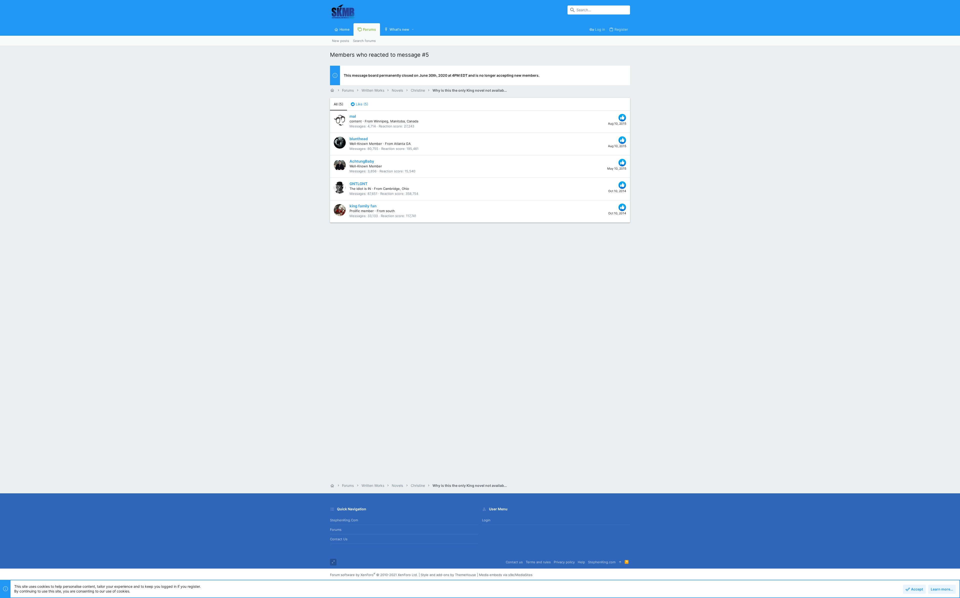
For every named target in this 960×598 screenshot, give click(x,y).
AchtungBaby (362, 161)
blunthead (359, 138)
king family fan (363, 206)
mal (353, 116)
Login (486, 520)
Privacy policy (564, 562)
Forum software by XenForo (374, 575)
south (390, 211)
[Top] (620, 562)
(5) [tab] (338, 104)
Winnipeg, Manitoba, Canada (396, 121)
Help (581, 562)
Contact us (339, 539)
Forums (336, 530)
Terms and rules (538, 562)
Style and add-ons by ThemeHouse (448, 575)
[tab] (359, 104)
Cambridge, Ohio (396, 189)
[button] (413, 29)
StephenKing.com (344, 520)
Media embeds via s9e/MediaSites (505, 575)
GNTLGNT (359, 183)
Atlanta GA (402, 144)
